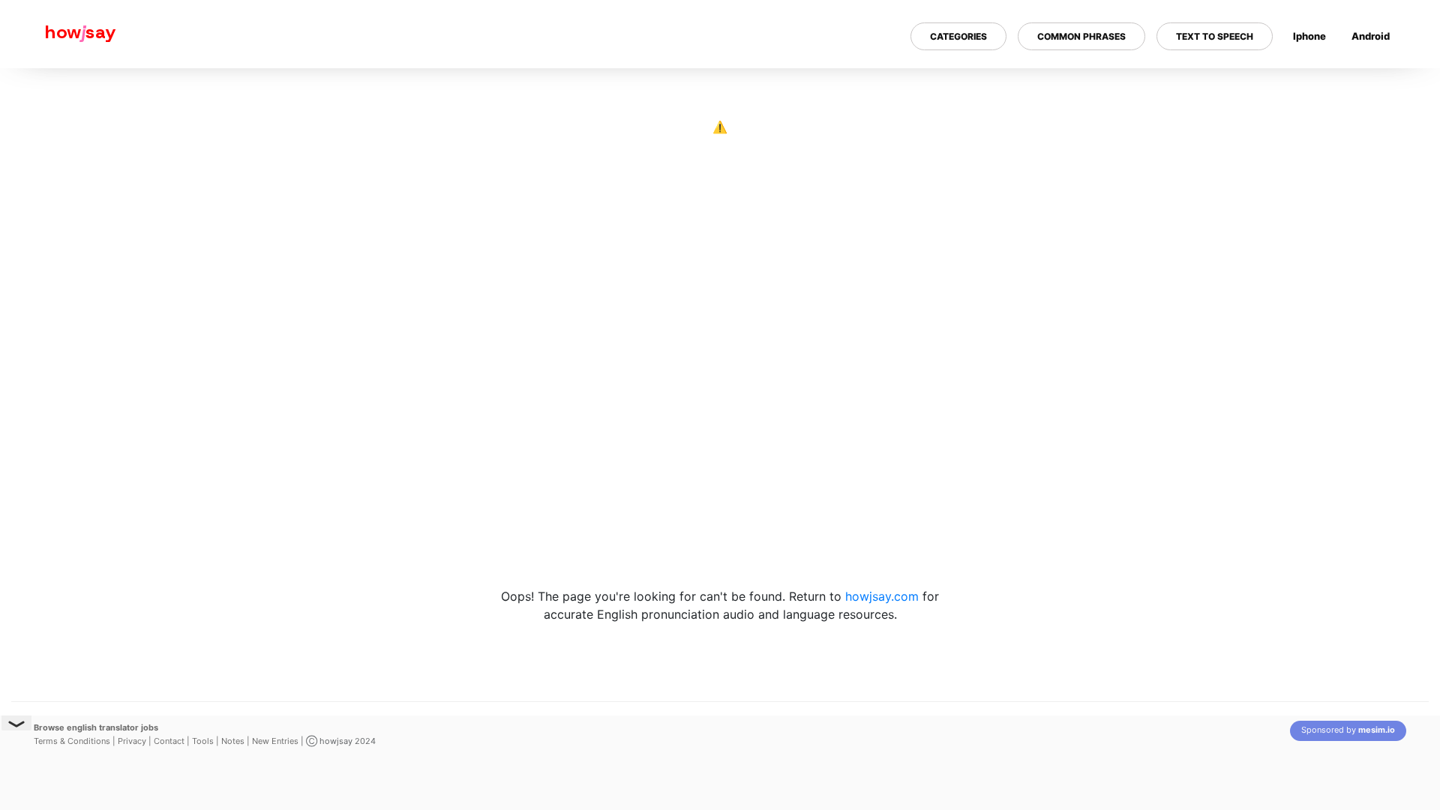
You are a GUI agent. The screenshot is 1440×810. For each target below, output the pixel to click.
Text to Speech (1214, 36)
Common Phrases (1081, 36)
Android (1371, 36)
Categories (958, 36)
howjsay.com (882, 596)
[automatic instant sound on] (1375, 85)
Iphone (1309, 36)
